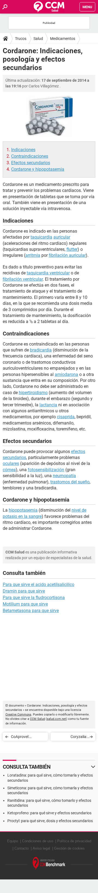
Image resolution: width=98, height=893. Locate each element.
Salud (38, 38)
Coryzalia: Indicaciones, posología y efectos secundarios (70, 737)
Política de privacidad (74, 841)
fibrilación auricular (67, 255)
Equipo (12, 841)
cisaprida (66, 416)
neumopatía (64, 475)
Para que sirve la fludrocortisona (34, 597)
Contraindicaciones (29, 156)
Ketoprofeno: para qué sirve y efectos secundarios (49, 813)
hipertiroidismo (33, 392)
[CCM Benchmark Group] (49, 863)
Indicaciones (23, 149)
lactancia (48, 404)
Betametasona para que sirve (31, 610)
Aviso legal (41, 848)
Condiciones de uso (37, 841)
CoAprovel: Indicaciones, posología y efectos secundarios (27, 737)
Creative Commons (18, 714)
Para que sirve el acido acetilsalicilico (38, 584)
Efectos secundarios (30, 162)
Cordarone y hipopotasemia (37, 169)
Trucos (20, 38)
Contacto (21, 848)
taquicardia (41, 237)
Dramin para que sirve (24, 591)
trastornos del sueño (70, 481)
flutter (72, 249)
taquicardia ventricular (48, 273)
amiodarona (66, 374)
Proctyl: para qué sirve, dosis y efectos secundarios (50, 821)
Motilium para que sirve (25, 604)
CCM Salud (37, 719)
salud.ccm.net (56, 719)
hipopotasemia (23, 510)
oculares (11, 463)
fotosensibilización (46, 469)
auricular (61, 237)
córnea (9, 469)
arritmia (32, 255)
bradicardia (41, 350)
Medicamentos (62, 38)
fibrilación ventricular (23, 279)
